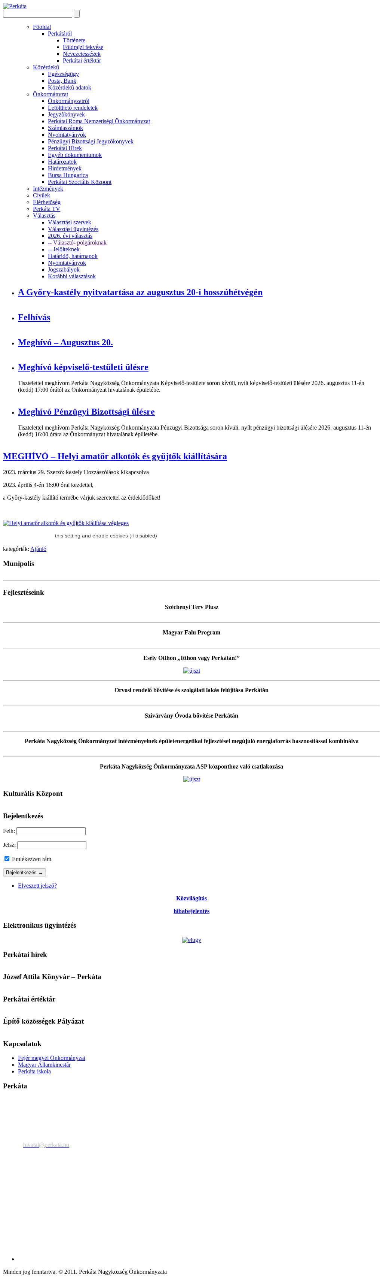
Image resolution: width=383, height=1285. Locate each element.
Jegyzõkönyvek (66, 114)
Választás (44, 215)
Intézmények (48, 188)
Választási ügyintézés (73, 229)
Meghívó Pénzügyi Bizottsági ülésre (86, 411)
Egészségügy (63, 74)
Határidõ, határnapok (73, 256)
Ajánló (38, 549)
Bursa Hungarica (68, 175)
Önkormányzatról (68, 101)
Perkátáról (60, 33)
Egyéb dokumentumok (75, 155)
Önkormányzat (50, 94)
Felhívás (34, 317)
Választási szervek (69, 222)
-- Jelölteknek (64, 249)
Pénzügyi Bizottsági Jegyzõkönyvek (91, 141)
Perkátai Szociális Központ (79, 182)
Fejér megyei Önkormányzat (51, 1058)
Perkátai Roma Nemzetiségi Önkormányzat (99, 121)
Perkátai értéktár (82, 60)
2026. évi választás (70, 236)
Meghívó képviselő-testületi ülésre (83, 367)
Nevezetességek (82, 54)
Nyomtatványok (67, 134)
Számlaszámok (65, 128)
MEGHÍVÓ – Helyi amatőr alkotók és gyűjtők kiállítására (115, 456)
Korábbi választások (72, 276)
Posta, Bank (62, 81)
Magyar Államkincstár (44, 1064)
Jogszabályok (64, 269)
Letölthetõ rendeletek (73, 107)
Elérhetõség (47, 202)
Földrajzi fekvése (83, 47)
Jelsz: (9, 845)
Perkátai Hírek (65, 148)
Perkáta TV (46, 209)
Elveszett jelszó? (37, 885)
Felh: (9, 831)
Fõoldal (42, 27)
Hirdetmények (65, 168)
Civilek (41, 195)
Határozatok (62, 161)
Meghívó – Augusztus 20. (65, 342)
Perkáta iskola (34, 1071)
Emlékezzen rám (30, 859)
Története (74, 40)
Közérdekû (46, 67)
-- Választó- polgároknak (77, 242)
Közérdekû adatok (69, 87)
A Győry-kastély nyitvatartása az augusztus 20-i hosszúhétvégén (140, 292)
